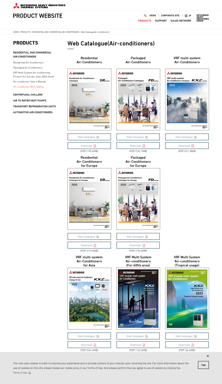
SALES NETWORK (181, 20)
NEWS (153, 15)
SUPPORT (161, 20)
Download (86, 145)
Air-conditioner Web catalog (28, 86)
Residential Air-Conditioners (28, 62)
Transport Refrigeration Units (34, 106)
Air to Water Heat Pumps (29, 100)
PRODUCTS (144, 20)
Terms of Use (20, 372)
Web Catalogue (86, 137)
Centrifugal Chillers (28, 94)
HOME (16, 32)
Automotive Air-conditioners (33, 112)
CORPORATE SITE (170, 15)
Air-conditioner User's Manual (29, 81)
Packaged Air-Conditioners (27, 67)
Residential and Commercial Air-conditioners (55, 32)
